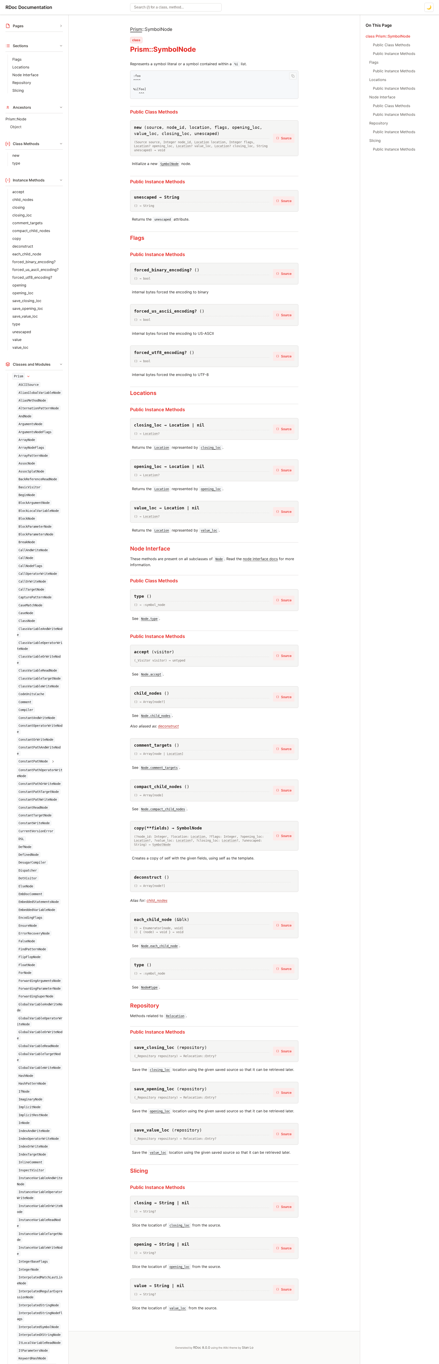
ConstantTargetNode (35, 815)
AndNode (25, 416)
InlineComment (30, 1162)
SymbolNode (161, 844)
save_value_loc (25, 316)
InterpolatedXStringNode (40, 1335)
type (16, 163)
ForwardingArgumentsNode (40, 981)
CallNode (26, 558)
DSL (21, 839)
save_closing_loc (26, 300)
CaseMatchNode (30, 605)
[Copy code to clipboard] (293, 76)
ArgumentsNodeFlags (35, 432)
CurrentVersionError (36, 831)
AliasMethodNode (32, 400)
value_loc (20, 347)
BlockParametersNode (36, 534)
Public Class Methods (154, 112)
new (15, 155)
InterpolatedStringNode (39, 1305)
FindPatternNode (32, 949)
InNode (24, 1123)
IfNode (24, 1091)
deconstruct (22, 246)
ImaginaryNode (30, 1099)
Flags (16, 59)
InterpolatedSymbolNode (39, 1327)
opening (19, 285)
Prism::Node (15, 119)
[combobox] (176, 7)
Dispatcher (28, 870)
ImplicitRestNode (33, 1115)
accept (18, 191)
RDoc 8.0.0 (201, 1347)
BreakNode (27, 542)
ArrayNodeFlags (31, 448)
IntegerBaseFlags (33, 1261)
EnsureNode (28, 925)
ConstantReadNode (33, 807)
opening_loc (22, 293)
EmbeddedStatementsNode (39, 902)
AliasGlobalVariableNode (40, 392)
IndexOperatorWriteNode (39, 1138)
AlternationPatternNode (39, 408)
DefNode (25, 847)
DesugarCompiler (32, 862)
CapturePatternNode (35, 597)
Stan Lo (247, 1347)
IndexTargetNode (32, 1154)
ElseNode (26, 886)
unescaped (21, 332)
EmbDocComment (30, 894)
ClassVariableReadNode (38, 670)
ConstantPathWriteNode (38, 799)
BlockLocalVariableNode (39, 511)
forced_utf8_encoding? (32, 277)
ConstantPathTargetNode (39, 792)
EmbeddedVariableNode (37, 910)
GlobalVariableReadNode (39, 1046)
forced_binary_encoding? (34, 261)
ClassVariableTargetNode (40, 678)
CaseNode (26, 613)
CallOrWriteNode (32, 581)
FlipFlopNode (29, 957)
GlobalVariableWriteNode (40, 1068)
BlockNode (27, 518)
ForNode (25, 973)
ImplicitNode (29, 1107)
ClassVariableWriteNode (39, 686)
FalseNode (27, 941)
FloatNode (27, 965)
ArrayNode (27, 440)
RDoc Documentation (28, 7)
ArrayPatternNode (33, 455)
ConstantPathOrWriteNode (40, 784)
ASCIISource (29, 384)
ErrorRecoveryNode (34, 933)
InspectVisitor (31, 1170)
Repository (21, 82)
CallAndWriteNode (33, 550)
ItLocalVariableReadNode (40, 1343)
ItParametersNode (33, 1350)
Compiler (26, 710)
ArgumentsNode (30, 424)
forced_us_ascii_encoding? (35, 269)
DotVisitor (28, 878)
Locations (20, 67)
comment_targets (27, 223)
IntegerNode (29, 1269)
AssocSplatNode (31, 471)
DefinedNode (29, 854)
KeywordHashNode (32, 1358)
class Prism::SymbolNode (388, 36)
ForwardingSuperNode (36, 996)
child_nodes (22, 199)
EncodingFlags (30, 917)
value (16, 339)
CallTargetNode (31, 589)
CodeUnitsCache (31, 694)
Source (284, 138)
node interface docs (260, 558)
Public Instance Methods (157, 181)
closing (18, 207)
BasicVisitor (29, 487)
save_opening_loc (27, 308)
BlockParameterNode (35, 526)
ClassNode (27, 621)
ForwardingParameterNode (40, 988)
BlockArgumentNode (34, 503)
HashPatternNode (32, 1083)
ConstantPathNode (33, 761)
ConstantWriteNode (34, 823)
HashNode (26, 1076)
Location (201, 142)
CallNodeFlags (30, 566)
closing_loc (22, 215)
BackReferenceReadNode (38, 479)
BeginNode (27, 495)
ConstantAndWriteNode (37, 718)
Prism (18, 376)
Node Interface (25, 75)
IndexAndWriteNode (34, 1131)
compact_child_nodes (31, 230)
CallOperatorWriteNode (38, 573)
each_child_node (26, 254)
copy (16, 238)
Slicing (18, 90)
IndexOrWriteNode (33, 1146)
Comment (25, 702)
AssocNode (27, 463)
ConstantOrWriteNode (36, 739)
